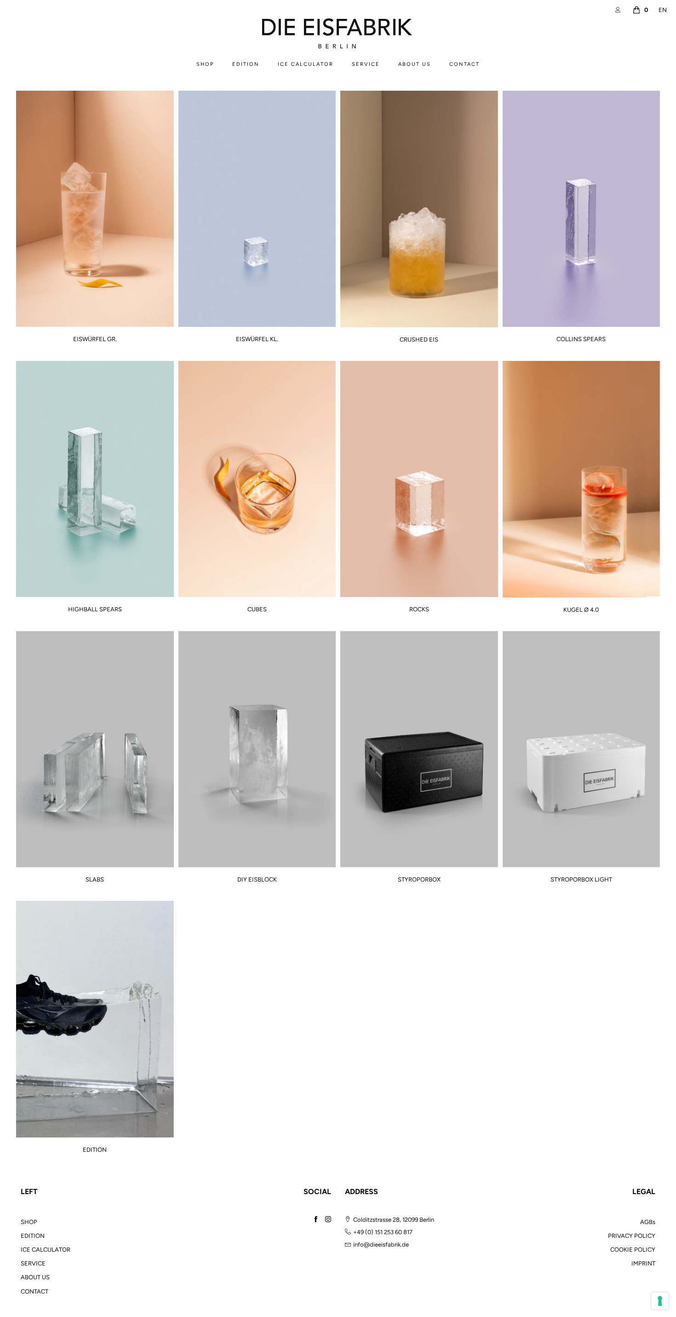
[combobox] (662, 10)
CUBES (257, 609)
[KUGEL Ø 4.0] (581, 479)
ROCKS (419, 609)
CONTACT (464, 64)
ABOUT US (414, 64)
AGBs (647, 1221)
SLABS (95, 879)
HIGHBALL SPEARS (95, 609)
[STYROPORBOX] (419, 749)
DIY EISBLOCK (257, 879)
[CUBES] (257, 479)
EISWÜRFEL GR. (95, 339)
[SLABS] (95, 749)
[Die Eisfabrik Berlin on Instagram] (328, 1219)
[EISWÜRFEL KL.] (257, 209)
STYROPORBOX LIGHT (581, 879)
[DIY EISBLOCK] (257, 749)
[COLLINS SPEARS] (581, 209)
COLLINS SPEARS (581, 339)
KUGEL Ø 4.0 (581, 610)
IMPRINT (643, 1263)
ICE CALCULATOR (305, 64)
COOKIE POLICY (632, 1249)
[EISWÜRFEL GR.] (95, 209)
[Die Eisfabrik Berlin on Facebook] (315, 1219)
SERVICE (366, 64)
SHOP (205, 64)
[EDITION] (95, 1019)
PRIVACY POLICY (631, 1235)
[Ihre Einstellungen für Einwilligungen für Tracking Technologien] (660, 1301)
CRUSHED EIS (419, 340)
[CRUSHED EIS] (419, 209)
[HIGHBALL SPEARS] (95, 479)
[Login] (619, 9)
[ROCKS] (419, 479)
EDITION (245, 64)
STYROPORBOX (419, 879)
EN (663, 9)
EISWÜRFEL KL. (257, 339)
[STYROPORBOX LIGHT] (581, 749)
